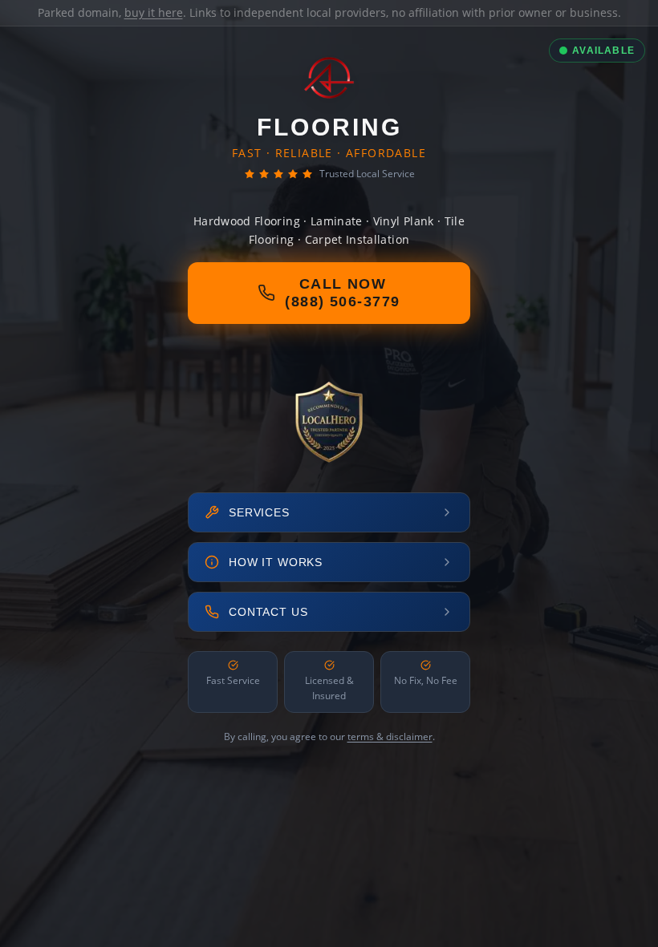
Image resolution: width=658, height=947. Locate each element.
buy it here (153, 12)
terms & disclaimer (390, 736)
